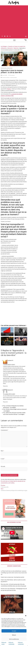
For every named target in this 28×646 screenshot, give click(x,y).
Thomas (9, 88)
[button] (26, 615)
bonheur (8, 77)
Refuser (14, 635)
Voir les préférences (14, 639)
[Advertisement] (14, 20)
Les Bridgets (4, 46)
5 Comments (12, 75)
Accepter (14, 631)
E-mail (3, 458)
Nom (2, 450)
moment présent (13, 77)
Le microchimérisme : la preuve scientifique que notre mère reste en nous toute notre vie (14, 572)
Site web (3, 466)
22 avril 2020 (4, 75)
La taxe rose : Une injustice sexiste (15, 577)
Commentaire (4, 430)
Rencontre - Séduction (13, 48)
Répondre (5, 386)
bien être (4, 77)
